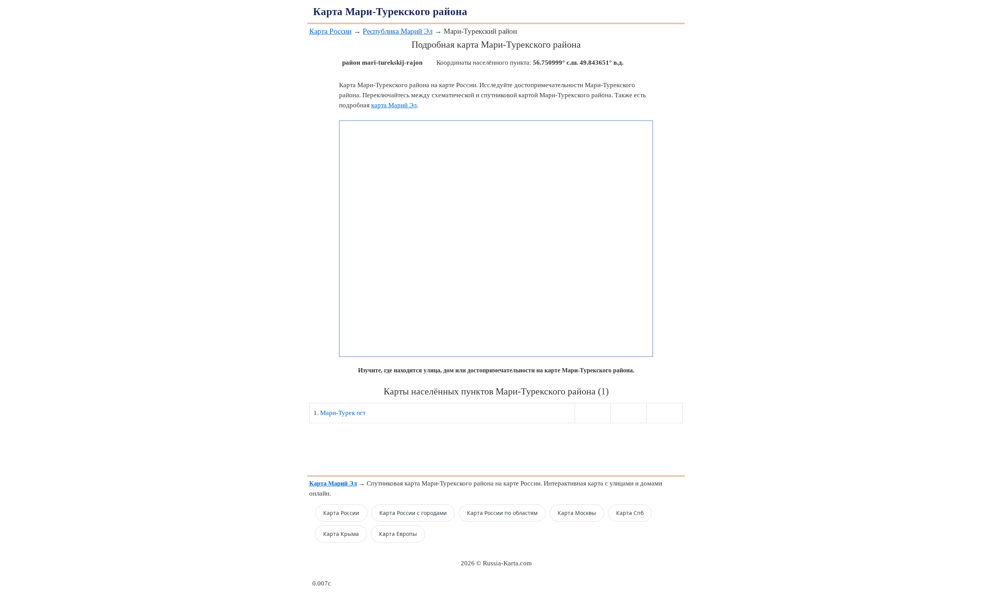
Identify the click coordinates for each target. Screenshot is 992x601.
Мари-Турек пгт (342, 413)
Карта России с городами (413, 513)
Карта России (330, 31)
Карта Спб (630, 513)
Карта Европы (398, 533)
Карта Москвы (577, 513)
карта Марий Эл (394, 105)
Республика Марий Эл (397, 31)
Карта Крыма (341, 533)
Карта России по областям (502, 513)
